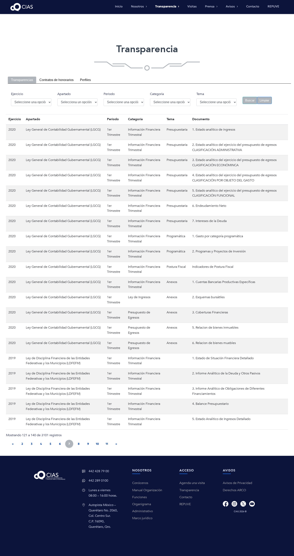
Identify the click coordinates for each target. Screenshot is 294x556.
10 (97, 444)
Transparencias (22, 80)
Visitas (192, 6)
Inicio (119, 6)
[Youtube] (252, 504)
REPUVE (273, 6)
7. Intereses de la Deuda (209, 221)
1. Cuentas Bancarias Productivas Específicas (223, 282)
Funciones (139, 497)
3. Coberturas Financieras (210, 312)
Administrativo (142, 511)
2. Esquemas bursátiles (208, 297)
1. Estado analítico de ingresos (213, 129)
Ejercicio (17, 94)
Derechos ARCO (234, 490)
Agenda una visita (192, 483)
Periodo (109, 94)
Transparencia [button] (166, 6)
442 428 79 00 (99, 471)
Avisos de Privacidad (237, 483)
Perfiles (85, 80)
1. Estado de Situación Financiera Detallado (223, 358)
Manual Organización (147, 490)
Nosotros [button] (138, 6)
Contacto (252, 6)
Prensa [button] (210, 6)
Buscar (250, 100)
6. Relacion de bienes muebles (214, 343)
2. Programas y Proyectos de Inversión (219, 251)
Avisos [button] (231, 6)
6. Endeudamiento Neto (209, 206)
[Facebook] (225, 504)
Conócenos (140, 483)
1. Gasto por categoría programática (217, 236)
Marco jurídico (142, 518)
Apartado (64, 94)
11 (107, 444)
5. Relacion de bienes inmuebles (215, 327)
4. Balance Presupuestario (210, 404)
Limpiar (264, 100)
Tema (200, 94)
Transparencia (189, 490)
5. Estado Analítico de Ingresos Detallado (221, 419)
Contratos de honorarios (56, 80)
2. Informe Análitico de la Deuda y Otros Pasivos (226, 373)
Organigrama (141, 504)
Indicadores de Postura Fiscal (212, 267)
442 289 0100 (98, 480)
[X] (243, 504)
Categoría (157, 94)
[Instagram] (234, 504)
